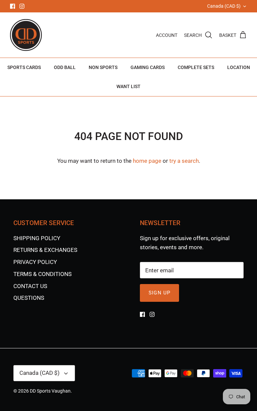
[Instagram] (21, 6)
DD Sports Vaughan (50, 391)
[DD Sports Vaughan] (26, 35)
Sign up (159, 293)
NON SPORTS (103, 67)
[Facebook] (12, 6)
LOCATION (238, 67)
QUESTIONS (28, 297)
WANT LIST (128, 86)
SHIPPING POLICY (36, 238)
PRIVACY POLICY (35, 262)
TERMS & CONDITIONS (42, 274)
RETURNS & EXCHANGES (45, 250)
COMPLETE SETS (196, 67)
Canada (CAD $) (224, 6)
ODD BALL (65, 67)
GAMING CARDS (148, 67)
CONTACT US (30, 286)
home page (147, 160)
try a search (184, 160)
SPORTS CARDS (24, 67)
